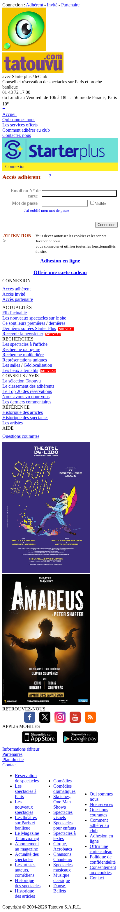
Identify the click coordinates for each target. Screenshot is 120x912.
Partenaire (70, 4)
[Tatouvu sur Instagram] (59, 721)
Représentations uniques (24, 359)
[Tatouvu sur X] (43, 721)
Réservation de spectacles (27, 778)
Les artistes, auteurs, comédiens (25, 870)
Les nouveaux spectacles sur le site (34, 317)
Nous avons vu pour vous (26, 396)
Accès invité (13, 294)
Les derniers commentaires (26, 401)
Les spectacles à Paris (25, 791)
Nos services (101, 804)
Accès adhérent (16, 288)
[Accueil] (24, 49)
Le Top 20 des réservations (27, 391)
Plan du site (13, 759)
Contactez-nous (16, 135)
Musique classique (61, 878)
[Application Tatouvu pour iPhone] (39, 743)
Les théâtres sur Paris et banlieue (26, 822)
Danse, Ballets (59, 888)
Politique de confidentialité (103, 859)
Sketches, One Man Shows (62, 801)
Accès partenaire (17, 299)
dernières (57, 323)
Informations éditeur (20, 749)
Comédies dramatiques (64, 789)
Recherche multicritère (23, 354)
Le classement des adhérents (28, 386)
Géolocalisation (38, 365)
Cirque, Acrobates (62, 846)
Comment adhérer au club (26, 130)
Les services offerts (20, 124)
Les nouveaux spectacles (24, 807)
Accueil (9, 114)
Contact (9, 764)
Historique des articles (22, 412)
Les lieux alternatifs (20, 370)
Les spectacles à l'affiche (24, 344)
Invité (52, 4)
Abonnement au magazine (27, 846)
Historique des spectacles (25, 417)
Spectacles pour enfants (64, 825)
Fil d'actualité (14, 312)
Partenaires (12, 754)
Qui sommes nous (18, 119)
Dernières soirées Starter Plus (29, 328)
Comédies (62, 780)
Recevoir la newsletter (22, 333)
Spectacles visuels (63, 815)
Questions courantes (20, 436)
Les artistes (12, 422)
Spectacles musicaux (63, 867)
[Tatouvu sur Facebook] (29, 721)
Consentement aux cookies (103, 870)
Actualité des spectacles (27, 857)
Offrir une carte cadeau (60, 272)
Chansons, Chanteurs (63, 857)
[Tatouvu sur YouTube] (74, 721)
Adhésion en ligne (60, 261)
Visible (100, 203)
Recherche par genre (21, 349)
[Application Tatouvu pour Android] (80, 743)
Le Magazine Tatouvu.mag (27, 836)
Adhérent (34, 4)
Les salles (11, 365)
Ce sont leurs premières (23, 323)
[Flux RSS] (89, 721)
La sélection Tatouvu (21, 380)
